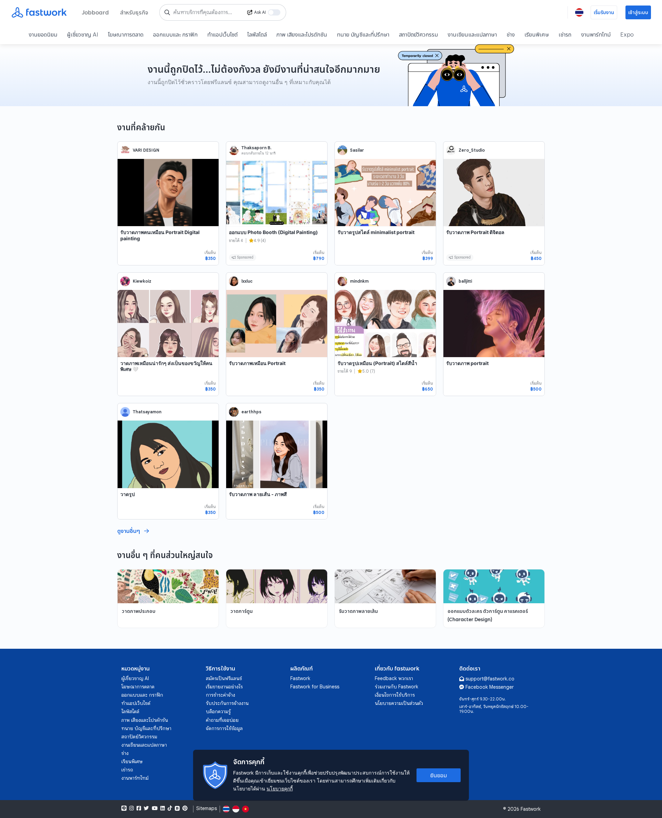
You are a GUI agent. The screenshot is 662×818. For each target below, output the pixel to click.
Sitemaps (206, 808)
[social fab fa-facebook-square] (139, 808)
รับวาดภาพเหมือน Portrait (257, 363)
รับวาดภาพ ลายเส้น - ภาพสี (258, 494)
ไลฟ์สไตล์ (257, 34)
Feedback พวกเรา (394, 678)
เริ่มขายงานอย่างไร (224, 686)
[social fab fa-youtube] (155, 808)
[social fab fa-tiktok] (170, 808)
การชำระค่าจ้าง (220, 695)
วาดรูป (127, 494)
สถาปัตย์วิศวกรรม (418, 34)
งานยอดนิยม (43, 34)
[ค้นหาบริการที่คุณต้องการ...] (167, 12)
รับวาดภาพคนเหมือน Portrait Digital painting (160, 235)
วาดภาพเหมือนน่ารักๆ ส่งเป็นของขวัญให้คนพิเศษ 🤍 (166, 366)
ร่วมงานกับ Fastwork (396, 686)
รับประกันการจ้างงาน (227, 703)
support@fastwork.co (489, 678)
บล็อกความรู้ (218, 711)
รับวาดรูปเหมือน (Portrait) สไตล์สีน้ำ (377, 363)
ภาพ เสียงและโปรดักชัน (302, 34)
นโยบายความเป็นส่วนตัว (399, 703)
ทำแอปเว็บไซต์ (222, 34)
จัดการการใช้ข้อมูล (224, 728)
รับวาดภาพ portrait (467, 363)
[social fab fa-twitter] (146, 808)
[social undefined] (177, 808)
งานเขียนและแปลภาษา (472, 34)
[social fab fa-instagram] (131, 808)
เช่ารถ (565, 34)
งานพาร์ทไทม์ (596, 34)
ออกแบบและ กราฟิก (175, 34)
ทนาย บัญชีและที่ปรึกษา (363, 34)
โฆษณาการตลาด (125, 34)
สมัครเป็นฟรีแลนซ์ (224, 678)
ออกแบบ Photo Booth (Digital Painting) (273, 232)
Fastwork (300, 678)
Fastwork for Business (314, 686)
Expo (627, 34)
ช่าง (510, 34)
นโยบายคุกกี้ (280, 788)
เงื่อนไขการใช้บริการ (395, 695)
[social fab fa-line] (124, 808)
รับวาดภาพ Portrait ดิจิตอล (475, 232)
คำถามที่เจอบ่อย (222, 720)
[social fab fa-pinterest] (185, 808)
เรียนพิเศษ (536, 34)
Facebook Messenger (489, 687)
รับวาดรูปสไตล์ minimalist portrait (376, 232)
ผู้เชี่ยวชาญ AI (82, 34)
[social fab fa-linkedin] (162, 808)
